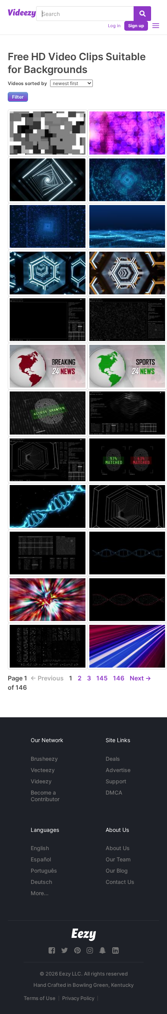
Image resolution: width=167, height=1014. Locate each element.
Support (116, 781)
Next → (140, 678)
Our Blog (117, 870)
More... (40, 893)
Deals (113, 758)
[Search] (142, 13)
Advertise (118, 770)
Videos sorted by (28, 83)
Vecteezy (43, 770)
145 (102, 678)
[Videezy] (22, 13)
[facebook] (52, 950)
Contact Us (120, 881)
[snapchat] (102, 950)
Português (44, 870)
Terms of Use (40, 998)
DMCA (114, 792)
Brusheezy (44, 758)
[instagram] (90, 950)
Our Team (118, 859)
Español (41, 859)
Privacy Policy (78, 998)
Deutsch (41, 881)
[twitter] (64, 950)
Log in (114, 25)
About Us (118, 848)
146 (118, 678)
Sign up (136, 25)
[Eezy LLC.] (83, 935)
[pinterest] (77, 950)
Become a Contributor (45, 795)
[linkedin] (115, 950)
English (40, 848)
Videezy (41, 781)
